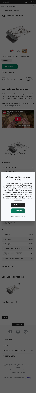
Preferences (18, 205)
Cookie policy (19, 200)
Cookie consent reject (18, 216)
